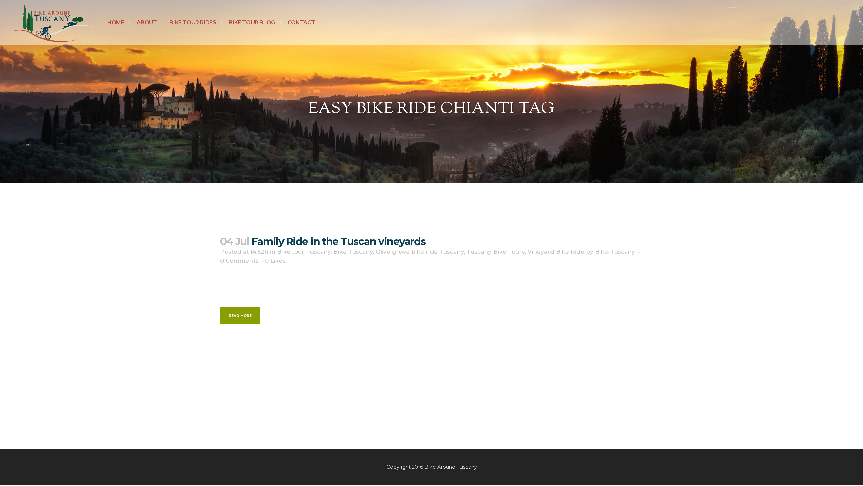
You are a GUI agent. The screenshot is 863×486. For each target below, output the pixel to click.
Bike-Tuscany (615, 251)
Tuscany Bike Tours (496, 251)
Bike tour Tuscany (304, 251)
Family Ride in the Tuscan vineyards (338, 241)
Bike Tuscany (353, 251)
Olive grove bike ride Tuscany (420, 251)
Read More (240, 316)
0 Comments (239, 260)
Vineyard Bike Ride (556, 251)
